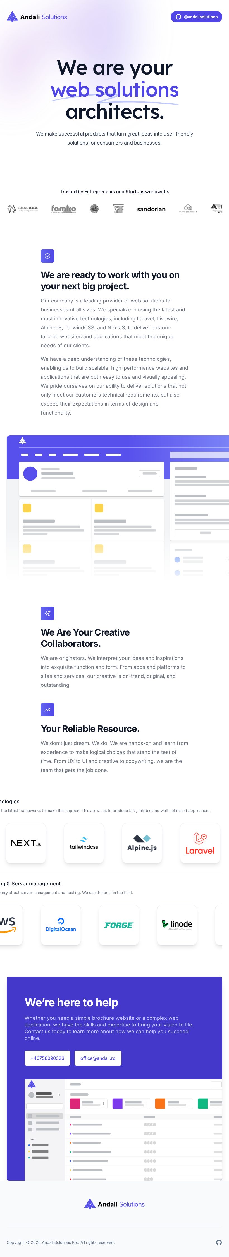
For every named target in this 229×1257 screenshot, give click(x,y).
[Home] (37, 16)
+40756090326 (47, 1058)
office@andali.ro (98, 1058)
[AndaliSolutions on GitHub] (219, 1242)
